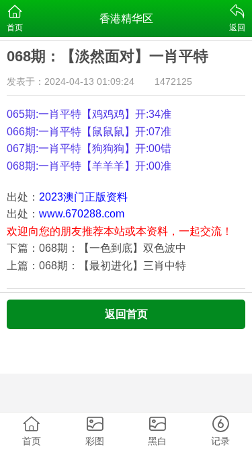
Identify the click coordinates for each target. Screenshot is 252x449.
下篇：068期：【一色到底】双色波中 (96, 248)
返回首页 (126, 314)
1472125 (173, 81)
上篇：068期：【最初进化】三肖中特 (96, 265)
